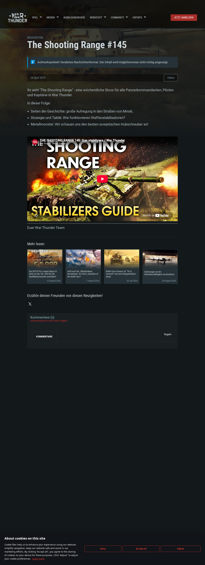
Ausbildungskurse (74, 17)
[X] (30, 304)
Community (117, 17)
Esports (137, 17)
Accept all (141, 548)
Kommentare (44, 336)
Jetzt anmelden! (184, 17)
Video (170, 77)
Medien (51, 17)
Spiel (35, 17)
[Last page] (35, 343)
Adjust (180, 548)
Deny (103, 548)
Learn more (38, 558)
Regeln (167, 334)
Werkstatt (96, 17)
